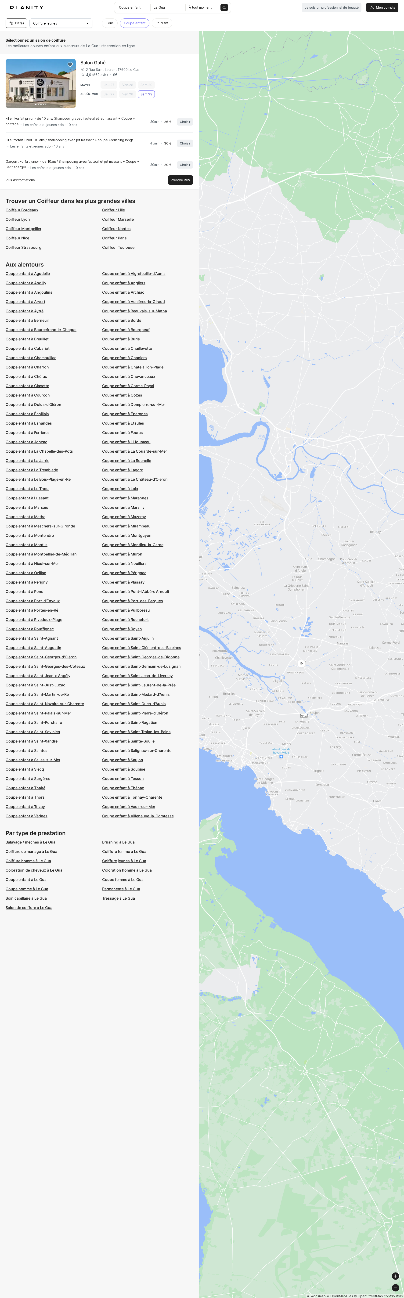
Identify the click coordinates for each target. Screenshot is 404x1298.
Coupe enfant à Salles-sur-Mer (33, 759)
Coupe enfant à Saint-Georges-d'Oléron (41, 657)
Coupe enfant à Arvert (25, 301)
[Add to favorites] (70, 65)
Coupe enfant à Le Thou (27, 488)
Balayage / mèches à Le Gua (30, 842)
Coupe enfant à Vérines (26, 816)
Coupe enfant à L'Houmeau (126, 442)
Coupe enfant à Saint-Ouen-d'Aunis (134, 703)
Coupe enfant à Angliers (123, 283)
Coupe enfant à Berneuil (27, 320)
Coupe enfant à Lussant (27, 498)
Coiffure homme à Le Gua (28, 860)
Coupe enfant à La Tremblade (32, 470)
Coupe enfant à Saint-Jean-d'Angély (38, 675)
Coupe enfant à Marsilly (123, 507)
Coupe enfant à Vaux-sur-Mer (128, 806)
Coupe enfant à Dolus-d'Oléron (33, 404)
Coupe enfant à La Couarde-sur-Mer (134, 451)
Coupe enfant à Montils (26, 544)
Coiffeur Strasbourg (23, 247)
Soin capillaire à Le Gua (26, 898)
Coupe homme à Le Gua (27, 889)
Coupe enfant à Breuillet (27, 339)
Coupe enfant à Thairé (25, 788)
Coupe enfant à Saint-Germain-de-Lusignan (141, 666)
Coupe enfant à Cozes (122, 395)
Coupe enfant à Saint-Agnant (32, 638)
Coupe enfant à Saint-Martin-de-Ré (37, 694)
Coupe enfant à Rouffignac (30, 629)
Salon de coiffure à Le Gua (29, 907)
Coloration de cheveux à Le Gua (34, 870)
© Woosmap (316, 1296)
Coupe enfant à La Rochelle (126, 460)
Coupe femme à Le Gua (123, 879)
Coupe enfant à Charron (27, 367)
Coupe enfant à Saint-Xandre (32, 741)
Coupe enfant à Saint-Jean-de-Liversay (137, 675)
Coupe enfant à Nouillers (124, 563)
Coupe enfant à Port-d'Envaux (33, 601)
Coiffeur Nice (17, 238)
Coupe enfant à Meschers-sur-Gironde (40, 526)
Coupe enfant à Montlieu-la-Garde (132, 544)
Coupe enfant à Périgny (27, 582)
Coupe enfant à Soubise (123, 769)
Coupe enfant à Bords (121, 320)
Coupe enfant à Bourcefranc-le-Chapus (41, 329)
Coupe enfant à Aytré (24, 311)
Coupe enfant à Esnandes (29, 423)
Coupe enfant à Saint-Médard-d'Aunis (136, 694)
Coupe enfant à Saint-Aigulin (128, 638)
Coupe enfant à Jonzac (26, 442)
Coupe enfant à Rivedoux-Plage (34, 619)
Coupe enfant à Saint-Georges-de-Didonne (141, 657)
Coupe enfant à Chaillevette (127, 348)
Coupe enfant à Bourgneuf (126, 329)
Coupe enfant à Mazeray (124, 516)
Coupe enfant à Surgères (28, 778)
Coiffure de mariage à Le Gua (31, 851)
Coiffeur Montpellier (23, 228)
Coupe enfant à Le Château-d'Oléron (135, 479)
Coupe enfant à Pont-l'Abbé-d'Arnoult (135, 591)
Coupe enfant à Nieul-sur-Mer (32, 563)
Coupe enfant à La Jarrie (27, 460)
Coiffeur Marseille (118, 219)
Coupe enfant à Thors (25, 797)
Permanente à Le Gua (121, 889)
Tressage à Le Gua (118, 898)
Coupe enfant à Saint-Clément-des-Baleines (141, 647)
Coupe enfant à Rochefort (125, 619)
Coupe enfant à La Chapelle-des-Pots (39, 451)
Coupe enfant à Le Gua (26, 879)
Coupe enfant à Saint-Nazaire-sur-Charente (45, 703)
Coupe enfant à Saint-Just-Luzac (35, 685)
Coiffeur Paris (114, 238)
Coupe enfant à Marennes (125, 498)
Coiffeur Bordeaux (22, 210)
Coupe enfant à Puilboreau (126, 610)
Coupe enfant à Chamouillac (31, 357)
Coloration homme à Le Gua (127, 870)
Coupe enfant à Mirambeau (126, 526)
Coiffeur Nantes (116, 228)
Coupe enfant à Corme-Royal (128, 385)
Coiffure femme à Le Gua (124, 851)
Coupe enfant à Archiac (123, 292)
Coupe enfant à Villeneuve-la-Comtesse (138, 816)
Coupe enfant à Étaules (123, 423)
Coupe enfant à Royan (122, 629)
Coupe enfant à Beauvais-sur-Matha (134, 311)
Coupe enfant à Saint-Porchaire (34, 722)
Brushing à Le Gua (118, 842)
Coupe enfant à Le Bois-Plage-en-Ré (38, 479)
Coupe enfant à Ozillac (26, 572)
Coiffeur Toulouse (118, 247)
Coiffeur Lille (113, 210)
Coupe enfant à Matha (25, 516)
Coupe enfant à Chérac (26, 376)
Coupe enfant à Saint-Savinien (33, 731)
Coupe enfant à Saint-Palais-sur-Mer (38, 713)
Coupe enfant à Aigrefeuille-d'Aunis (134, 273)
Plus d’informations (20, 180)
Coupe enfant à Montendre (30, 535)
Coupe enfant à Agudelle (28, 273)
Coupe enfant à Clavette (27, 385)
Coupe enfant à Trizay (25, 806)
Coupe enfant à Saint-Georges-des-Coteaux (45, 666)
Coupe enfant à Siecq (25, 769)
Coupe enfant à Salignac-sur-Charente (136, 750)
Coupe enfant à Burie (121, 339)
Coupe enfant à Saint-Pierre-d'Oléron (135, 713)
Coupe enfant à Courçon (28, 395)
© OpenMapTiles (340, 1296)
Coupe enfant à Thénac (123, 788)
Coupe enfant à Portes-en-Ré (32, 610)
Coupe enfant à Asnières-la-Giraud (133, 301)
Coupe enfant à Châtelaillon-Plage (132, 367)
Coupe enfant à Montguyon (127, 535)
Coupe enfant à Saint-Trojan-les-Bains (136, 731)
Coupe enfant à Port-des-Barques (132, 601)
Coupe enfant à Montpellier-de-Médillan (41, 554)
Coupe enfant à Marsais (27, 507)
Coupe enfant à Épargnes (125, 413)
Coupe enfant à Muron (122, 554)
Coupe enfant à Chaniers (124, 357)
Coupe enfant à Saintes (26, 750)
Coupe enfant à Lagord (122, 470)
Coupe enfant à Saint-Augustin (33, 647)
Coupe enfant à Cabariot (28, 348)
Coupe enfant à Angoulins (29, 292)
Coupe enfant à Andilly (26, 283)
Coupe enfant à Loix (120, 488)
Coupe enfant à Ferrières (28, 432)
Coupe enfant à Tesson (123, 778)
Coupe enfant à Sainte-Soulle (128, 741)
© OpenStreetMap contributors (378, 1296)
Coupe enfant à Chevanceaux (128, 376)
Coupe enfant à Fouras (122, 432)
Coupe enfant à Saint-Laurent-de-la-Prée (139, 685)
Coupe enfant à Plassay (123, 582)
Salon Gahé (93, 62)
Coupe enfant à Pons (24, 591)
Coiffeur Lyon (18, 219)
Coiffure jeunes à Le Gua (124, 860)
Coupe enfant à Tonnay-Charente (132, 797)
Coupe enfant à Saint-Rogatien (129, 722)
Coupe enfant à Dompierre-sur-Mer (133, 404)
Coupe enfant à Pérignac (124, 572)
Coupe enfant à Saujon (122, 759)
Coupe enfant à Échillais (27, 413)
